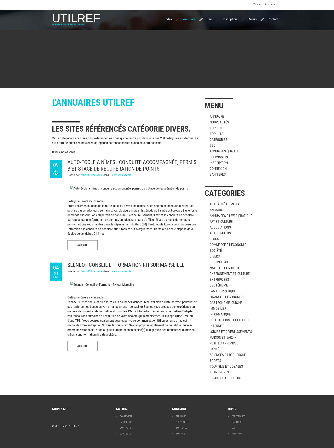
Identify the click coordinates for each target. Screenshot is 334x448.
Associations (220, 227)
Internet (217, 326)
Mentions (237, 433)
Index (168, 19)
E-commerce (219, 262)
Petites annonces (224, 343)
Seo (209, 19)
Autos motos (220, 233)
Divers (252, 19)
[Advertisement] (167, 59)
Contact (273, 19)
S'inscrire (257, 4)
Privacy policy (70, 426)
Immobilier (218, 308)
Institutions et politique (230, 320)
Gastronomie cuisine (226, 303)
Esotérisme (219, 285)
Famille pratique (223, 291)
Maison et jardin (223, 337)
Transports (219, 372)
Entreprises (219, 279)
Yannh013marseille (91, 175)
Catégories (218, 140)
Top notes (218, 128)
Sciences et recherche (228, 355)
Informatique (220, 314)
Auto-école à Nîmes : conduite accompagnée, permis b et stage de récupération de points (131, 165)
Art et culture (221, 221)
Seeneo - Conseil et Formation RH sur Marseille (126, 265)
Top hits (216, 134)
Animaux (216, 210)
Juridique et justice (226, 378)
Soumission (219, 157)
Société (216, 250)
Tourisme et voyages (226, 366)
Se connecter (270, 4)
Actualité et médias (225, 204)
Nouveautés (219, 122)
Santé (214, 349)
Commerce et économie (228, 245)
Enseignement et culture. (230, 274)
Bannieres (218, 174)
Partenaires (238, 416)
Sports (215, 361)
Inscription (230, 19)
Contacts (125, 428)
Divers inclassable (120, 175)
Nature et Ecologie (225, 268)
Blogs (214, 239)
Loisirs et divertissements (231, 332)
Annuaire (189, 19)
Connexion (218, 169)
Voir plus (82, 245)
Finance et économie (226, 297)
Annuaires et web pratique (231, 216)
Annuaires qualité (224, 151)
